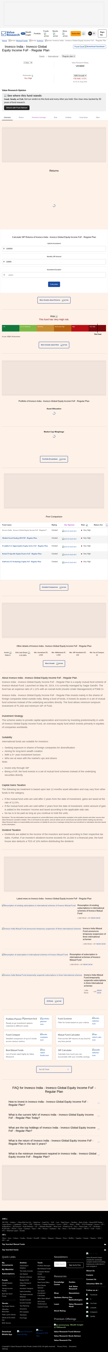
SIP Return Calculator (41, 1278)
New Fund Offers (44, 1282)
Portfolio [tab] (68, 117)
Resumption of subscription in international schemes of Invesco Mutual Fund (85, 957)
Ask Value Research (73, 1287)
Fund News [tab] (84, 117)
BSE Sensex (6, 1323)
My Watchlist (7, 1269)
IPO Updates (24, 1312)
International (53, 56)
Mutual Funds (22, 41)
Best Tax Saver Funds (7, 1295)
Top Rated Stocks (8, 1306)
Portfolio (37, 33)
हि (94, 33)
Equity (42, 56)
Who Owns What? (44, 1298)
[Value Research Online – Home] (10, 33)
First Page (23, 1318)
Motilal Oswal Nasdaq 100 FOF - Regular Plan (19, 538)
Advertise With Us (94, 1284)
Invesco (40, 41)
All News (50, 1001)
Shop (56, 1293)
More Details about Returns (50, 300)
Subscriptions (8, 1274)
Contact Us (91, 1279)
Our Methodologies (75, 1298)
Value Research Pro (62, 1340)
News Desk (95, 918)
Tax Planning (24, 1306)
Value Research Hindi (76, 1305)
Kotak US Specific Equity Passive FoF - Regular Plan (21, 554)
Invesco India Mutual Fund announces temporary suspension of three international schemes (94, 933)
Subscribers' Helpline (24, 1267)
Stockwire (23, 1315)
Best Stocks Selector (42, 1287)
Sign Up (102, 33)
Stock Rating (60, 1311)
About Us (90, 1271)
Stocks (55, 31)
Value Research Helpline (25, 1284)
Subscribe (76, 33)
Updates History (61, 1297)
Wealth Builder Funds (7, 1284)
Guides (72, 1282)
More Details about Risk (50, 345)
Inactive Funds (43, 1307)
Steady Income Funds (7, 1290)
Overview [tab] (7, 117)
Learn (56, 1304)
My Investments (7, 1264)
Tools (40, 1263)
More (65, 31)
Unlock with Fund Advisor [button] (16, 108)
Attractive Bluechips (5, 1310)
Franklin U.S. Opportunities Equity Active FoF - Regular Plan (25, 546)
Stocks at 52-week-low (9, 1319)
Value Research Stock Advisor (67, 1336)
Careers (89, 1275)
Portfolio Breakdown (50, 459)
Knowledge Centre (59, 1283)
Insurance (23, 1309)
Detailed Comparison (50, 587)
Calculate (54, 284)
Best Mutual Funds (44, 1269)
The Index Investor (26, 1271)
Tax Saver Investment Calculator (41, 1293)
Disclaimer (73, 1346)
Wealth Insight (28, 33)
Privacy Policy (62, 1346)
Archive (23, 1263)
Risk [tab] (55, 117)
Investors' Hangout (26, 1288)
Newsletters (74, 1293)
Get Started (24, 1274)
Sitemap (5, 1349)
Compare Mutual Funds (44, 1273)
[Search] (83, 33)
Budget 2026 (24, 1280)
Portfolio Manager (44, 1266)
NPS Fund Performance (42, 1303)
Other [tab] (98, 117)
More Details (50, 663)
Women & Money (26, 1277)
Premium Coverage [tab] (39, 117)
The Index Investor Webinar (26, 1296)
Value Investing (25, 1291)
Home (4, 41)
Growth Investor (25, 1300)
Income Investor (25, 1303)
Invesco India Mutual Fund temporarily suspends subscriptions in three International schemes (95, 980)
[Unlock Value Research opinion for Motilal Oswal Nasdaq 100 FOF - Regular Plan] (69, 539)
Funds (46, 31)
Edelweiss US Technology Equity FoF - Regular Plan (21, 562)
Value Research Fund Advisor (67, 1332)
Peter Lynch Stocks (9, 1315)
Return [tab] (21, 117)
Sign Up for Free (75, 1265)
